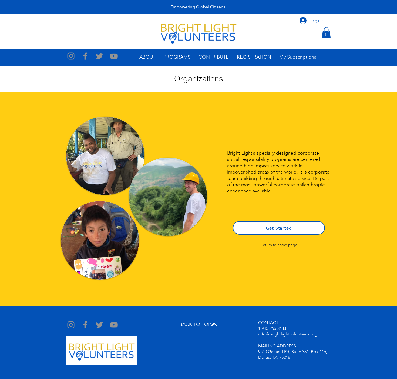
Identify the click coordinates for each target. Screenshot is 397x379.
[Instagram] (71, 56)
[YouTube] (114, 56)
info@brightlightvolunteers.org (287, 334)
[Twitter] (99, 56)
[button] (326, 32)
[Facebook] (85, 56)
